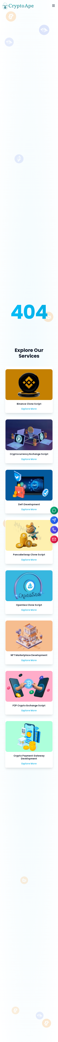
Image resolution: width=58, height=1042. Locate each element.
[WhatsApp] (54, 510)
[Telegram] (54, 520)
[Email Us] (54, 539)
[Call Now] (54, 530)
